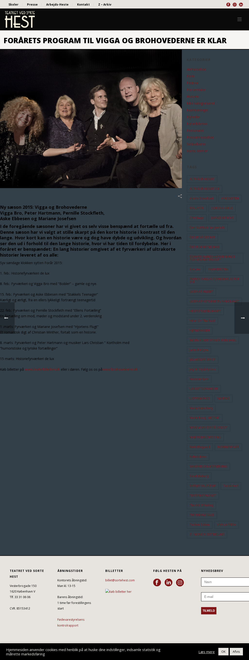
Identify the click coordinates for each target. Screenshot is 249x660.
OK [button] (223, 651)
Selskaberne (196, 144)
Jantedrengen (199, 350)
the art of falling (201, 505)
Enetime (195, 269)
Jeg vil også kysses (203, 369)
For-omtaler (196, 90)
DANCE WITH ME (222, 218)
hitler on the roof (202, 321)
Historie (193, 96)
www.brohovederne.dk (120, 369)
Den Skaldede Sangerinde (207, 228)
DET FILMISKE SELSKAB (204, 247)
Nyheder (193, 117)
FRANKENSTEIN (218, 269)
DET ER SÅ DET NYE (202, 237)
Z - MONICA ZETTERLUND (207, 534)
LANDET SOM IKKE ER (204, 389)
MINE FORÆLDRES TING (205, 437)
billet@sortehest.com (120, 580)
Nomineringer (197, 110)
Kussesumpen (199, 379)
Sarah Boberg (199, 476)
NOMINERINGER (228, 447)
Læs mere (206, 652)
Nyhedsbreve (197, 124)
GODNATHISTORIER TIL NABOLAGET (214, 301)
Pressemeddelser (200, 137)
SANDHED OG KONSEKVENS (208, 466)
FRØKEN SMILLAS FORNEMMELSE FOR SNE (214, 280)
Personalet (195, 130)
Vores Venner (197, 151)
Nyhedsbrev (198, 457)
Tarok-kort (230, 486)
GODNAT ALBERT (201, 292)
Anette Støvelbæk (202, 198)
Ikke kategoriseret (201, 103)
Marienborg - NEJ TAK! (205, 418)
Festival (193, 83)
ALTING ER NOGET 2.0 (204, 189)
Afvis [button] (236, 651)
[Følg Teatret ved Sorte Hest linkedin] (168, 583)
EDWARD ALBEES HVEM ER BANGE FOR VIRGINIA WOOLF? (212, 258)
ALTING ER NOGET (202, 179)
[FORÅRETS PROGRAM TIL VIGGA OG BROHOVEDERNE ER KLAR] (91, 119)
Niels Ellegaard (200, 447)
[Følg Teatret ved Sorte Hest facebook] (157, 583)
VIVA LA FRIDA (226, 525)
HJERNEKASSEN (200, 330)
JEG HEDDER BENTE (202, 360)
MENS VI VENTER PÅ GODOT (208, 428)
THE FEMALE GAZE (202, 515)
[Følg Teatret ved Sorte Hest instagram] (180, 583)
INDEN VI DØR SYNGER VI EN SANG (213, 340)
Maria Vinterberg (201, 408)
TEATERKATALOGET (203, 495)
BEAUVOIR (197, 208)
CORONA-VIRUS (222, 208)
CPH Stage (197, 218)
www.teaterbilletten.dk (42, 369)
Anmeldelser (196, 69)
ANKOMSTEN (230, 198)
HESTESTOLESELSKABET (205, 311)
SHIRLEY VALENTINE (203, 486)
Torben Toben (200, 525)
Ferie (191, 76)
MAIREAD (223, 398)
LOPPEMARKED (200, 398)
